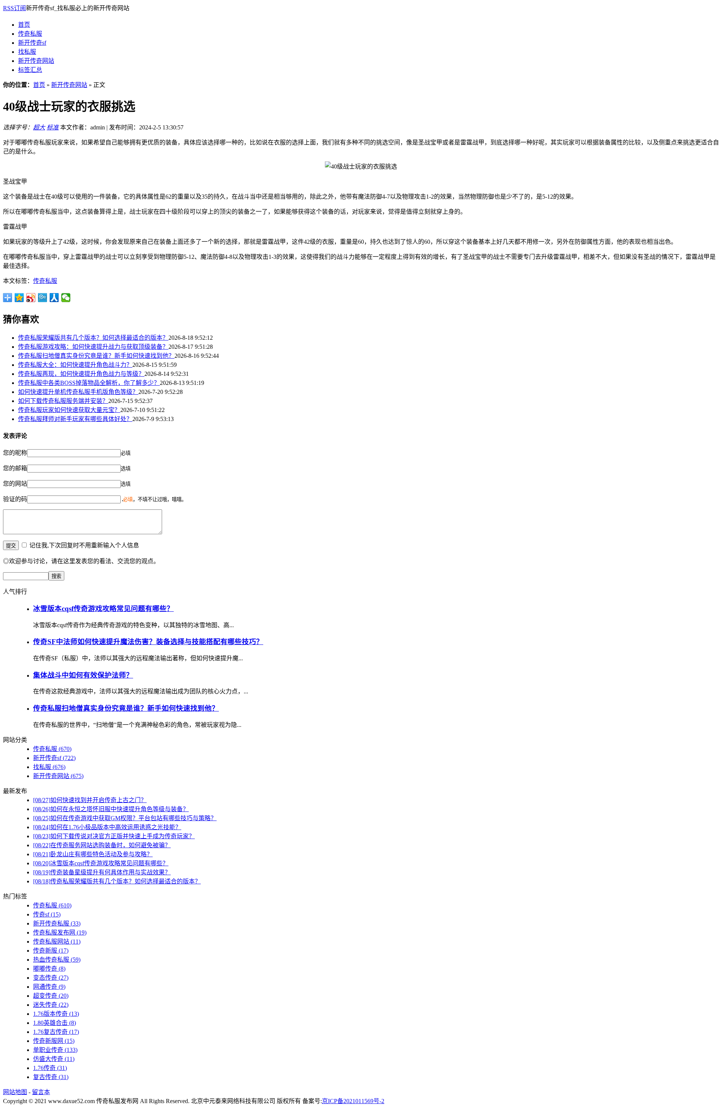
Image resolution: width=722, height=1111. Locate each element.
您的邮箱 (15, 468)
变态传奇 (50, 977)
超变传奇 (50, 995)
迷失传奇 (50, 1005)
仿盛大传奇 (53, 1059)
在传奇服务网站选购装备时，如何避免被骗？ (102, 845)
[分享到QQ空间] (19, 297)
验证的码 (15, 499)
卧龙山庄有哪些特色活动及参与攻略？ (93, 854)
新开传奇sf (32, 43)
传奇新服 (50, 950)
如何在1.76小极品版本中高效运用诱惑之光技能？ (107, 827)
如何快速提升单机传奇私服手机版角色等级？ (78, 392)
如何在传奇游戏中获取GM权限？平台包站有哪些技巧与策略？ (125, 818)
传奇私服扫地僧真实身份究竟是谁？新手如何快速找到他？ (96, 356)
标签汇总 (30, 70)
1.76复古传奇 (56, 1032)
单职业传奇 (55, 1050)
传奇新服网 (53, 1041)
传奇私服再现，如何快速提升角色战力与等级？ (81, 374)
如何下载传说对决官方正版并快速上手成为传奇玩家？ (114, 836)
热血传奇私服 (56, 959)
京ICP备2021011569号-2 (353, 1101)
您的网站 (15, 483)
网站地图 (15, 1092)
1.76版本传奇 (56, 1014)
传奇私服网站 (56, 941)
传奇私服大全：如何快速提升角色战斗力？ (75, 365)
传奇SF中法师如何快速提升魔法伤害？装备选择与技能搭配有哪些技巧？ (148, 642)
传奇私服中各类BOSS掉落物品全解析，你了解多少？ (89, 383)
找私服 (27, 52)
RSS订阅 (14, 8)
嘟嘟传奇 (49, 968)
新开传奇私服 (56, 923)
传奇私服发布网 (59, 932)
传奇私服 (30, 33)
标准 (53, 127)
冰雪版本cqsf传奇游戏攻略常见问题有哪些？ (103, 608)
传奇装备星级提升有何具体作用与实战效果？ (102, 872)
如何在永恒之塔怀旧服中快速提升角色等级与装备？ (111, 809)
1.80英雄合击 (54, 1023)
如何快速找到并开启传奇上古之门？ (90, 800)
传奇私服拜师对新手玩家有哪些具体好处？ (75, 419)
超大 (39, 127)
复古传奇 (50, 1077)
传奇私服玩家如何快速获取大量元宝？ (69, 410)
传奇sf (47, 914)
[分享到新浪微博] (31, 297)
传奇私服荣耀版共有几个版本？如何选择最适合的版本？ (93, 337)
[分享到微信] (66, 297)
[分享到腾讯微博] (42, 297)
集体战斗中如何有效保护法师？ (83, 675)
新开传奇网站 (36, 61)
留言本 (41, 1092)
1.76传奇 (50, 1068)
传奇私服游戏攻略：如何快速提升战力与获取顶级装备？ (93, 346)
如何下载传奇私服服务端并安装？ (63, 401)
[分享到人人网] (54, 297)
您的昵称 (15, 453)
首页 (24, 24)
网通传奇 (49, 986)
